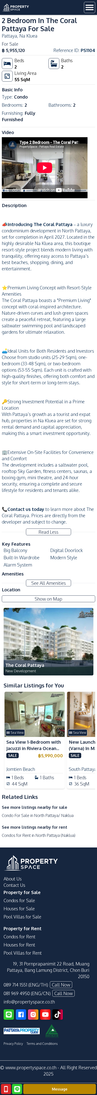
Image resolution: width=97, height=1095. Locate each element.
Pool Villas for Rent (23, 953)
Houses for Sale (19, 908)
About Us (13, 879)
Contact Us (14, 885)
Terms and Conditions (42, 1043)
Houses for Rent (19, 945)
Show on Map (48, 599)
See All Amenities (48, 583)
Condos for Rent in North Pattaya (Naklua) (38, 835)
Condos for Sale (19, 900)
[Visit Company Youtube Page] (45, 1014)
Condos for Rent (19, 936)
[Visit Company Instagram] (33, 1014)
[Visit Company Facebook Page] (21, 1014)
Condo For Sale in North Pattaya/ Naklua (38, 815)
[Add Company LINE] (9, 1014)
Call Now (61, 985)
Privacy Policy (13, 1043)
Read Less (48, 532)
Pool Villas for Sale (22, 917)
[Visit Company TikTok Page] (57, 1014)
